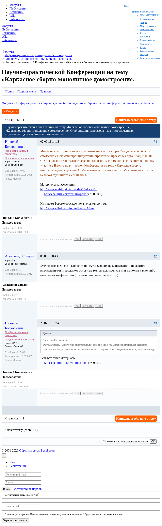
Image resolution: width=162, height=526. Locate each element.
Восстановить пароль (27, 489)
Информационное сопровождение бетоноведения (49, 103)
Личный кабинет (148, 40)
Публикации (18, 8)
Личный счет (146, 44)
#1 (155, 141)
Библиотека (17, 19)
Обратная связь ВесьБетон (37, 450)
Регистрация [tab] (17, 466)
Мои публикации (148, 26)
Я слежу (144, 33)
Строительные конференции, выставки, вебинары (120, 103)
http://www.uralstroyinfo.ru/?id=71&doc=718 (68, 189)
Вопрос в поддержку (150, 58)
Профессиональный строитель (16, 152)
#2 (155, 256)
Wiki (12, 15)
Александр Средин (19, 256)
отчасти (87, 238)
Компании (16, 12)
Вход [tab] (12, 462)
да (77, 238)
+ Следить (10, 111)
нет (99, 238)
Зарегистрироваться (15, 520)
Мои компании (147, 29)
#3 (155, 323)
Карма (143, 47)
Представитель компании (19, 158)
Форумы (15, 5)
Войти (6, 489)
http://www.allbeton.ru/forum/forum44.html (67, 208)
